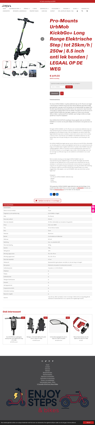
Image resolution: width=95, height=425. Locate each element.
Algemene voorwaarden (47, 376)
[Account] (77, 11)
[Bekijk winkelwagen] (87, 11)
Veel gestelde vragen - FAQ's (47, 382)
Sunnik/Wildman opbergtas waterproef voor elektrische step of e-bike (14, 338)
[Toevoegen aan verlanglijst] (62, 93)
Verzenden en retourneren (47, 378)
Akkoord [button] (88, 422)
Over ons (47, 368)
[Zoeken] (82, 11)
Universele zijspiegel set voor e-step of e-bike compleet (58, 337)
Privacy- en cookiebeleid (47, 380)
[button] (7, 65)
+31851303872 (80, 188)
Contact (47, 366)
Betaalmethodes (47, 372)
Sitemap (47, 370)
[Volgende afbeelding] (42, 39)
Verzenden (69, 86)
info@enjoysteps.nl (59, 189)
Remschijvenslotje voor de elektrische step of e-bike (81, 337)
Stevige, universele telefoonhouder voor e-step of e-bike (36, 337)
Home (47, 365)
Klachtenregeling (47, 374)
